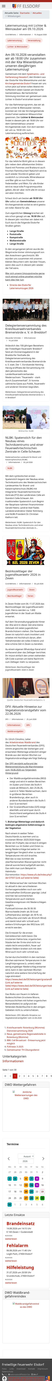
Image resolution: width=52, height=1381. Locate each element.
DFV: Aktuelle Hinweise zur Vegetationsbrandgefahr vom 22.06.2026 (25, 710)
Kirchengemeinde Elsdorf (18, 83)
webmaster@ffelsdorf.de (20, 1374)
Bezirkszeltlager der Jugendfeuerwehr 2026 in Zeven (23, 574)
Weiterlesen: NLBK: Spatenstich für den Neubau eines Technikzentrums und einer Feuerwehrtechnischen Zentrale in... (24, 525)
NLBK (9, 468)
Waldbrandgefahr (15, 731)
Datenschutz (7, 1371)
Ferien (30, 596)
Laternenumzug (14, 40)
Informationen (25, 34)
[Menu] (3, 6)
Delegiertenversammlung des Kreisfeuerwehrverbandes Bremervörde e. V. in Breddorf (26, 328)
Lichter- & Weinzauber (17, 46)
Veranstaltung (34, 40)
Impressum (43, 1369)
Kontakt (31, 1369)
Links (11, 1369)
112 (5, 1374)
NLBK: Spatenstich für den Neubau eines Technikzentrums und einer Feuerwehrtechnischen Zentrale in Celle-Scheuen (24, 445)
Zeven (32, 589)
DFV (28, 725)
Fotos (4, 1369)
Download (21, 1369)
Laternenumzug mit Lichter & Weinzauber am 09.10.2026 (25, 27)
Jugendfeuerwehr (15, 589)
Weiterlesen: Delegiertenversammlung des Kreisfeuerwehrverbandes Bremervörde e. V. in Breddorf (25, 395)
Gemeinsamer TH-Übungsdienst (23, 1049)
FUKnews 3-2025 (15, 1046)
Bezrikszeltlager (14, 596)
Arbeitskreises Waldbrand (22, 742)
